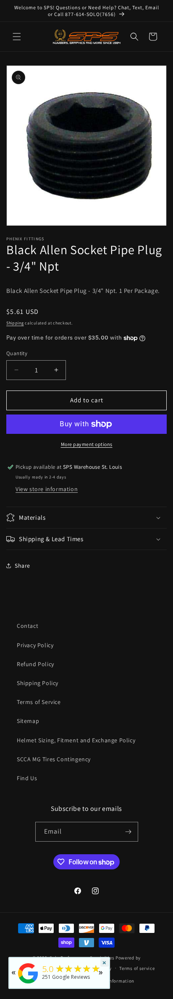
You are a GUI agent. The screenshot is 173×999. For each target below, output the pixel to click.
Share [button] (22, 565)
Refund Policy (35, 664)
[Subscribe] (128, 832)
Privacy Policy (35, 645)
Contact (27, 626)
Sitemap (28, 721)
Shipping (15, 323)
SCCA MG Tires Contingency (54, 759)
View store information (47, 489)
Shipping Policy (37, 683)
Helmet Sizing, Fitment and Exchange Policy (76, 740)
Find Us (27, 778)
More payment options (87, 444)
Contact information (111, 981)
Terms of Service (39, 702)
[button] (17, 36)
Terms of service (137, 968)
